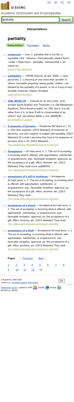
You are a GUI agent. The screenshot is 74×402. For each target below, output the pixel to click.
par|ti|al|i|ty (14, 75)
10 (17, 269)
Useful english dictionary (20, 69)
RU (49, 2)
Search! (66, 19)
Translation (33, 45)
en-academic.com (14, 6)
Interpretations (37, 29)
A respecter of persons (22, 126)
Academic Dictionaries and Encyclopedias (31, 13)
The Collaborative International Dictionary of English (33, 145)
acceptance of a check (21, 205)
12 (32, 269)
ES (62, 2)
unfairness (14, 54)
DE (55, 2)
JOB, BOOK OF (17, 101)
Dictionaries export (9, 287)
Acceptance (15, 151)
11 (25, 269)
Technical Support (19, 282)
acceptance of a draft (21, 230)
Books (46, 45)
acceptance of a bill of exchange (28, 176)
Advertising (33, 282)
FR (68, 2)
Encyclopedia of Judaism (20, 119)
